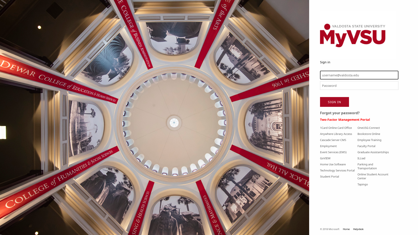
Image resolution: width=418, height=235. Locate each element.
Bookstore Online (368, 134)
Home (346, 229)
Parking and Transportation (367, 166)
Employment (328, 146)
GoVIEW (325, 158)
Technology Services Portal (337, 170)
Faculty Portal (366, 146)
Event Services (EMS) (333, 152)
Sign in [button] (334, 102)
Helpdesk (358, 229)
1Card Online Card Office (336, 128)
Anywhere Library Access (336, 134)
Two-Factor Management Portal (345, 120)
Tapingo (362, 184)
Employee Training (369, 140)
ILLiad (361, 158)
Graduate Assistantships (373, 152)
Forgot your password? (340, 113)
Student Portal (329, 176)
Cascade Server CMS (333, 140)
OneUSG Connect (368, 128)
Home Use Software (333, 164)
